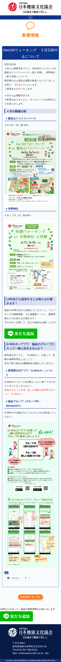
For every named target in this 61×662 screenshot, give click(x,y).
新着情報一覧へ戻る (30, 597)
